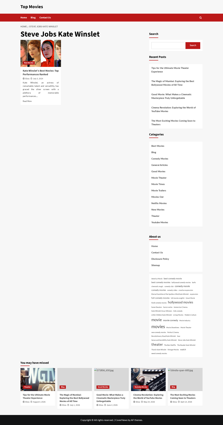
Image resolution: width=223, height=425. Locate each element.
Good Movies (158, 171)
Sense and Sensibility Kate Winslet (164, 340)
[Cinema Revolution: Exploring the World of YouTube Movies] (148, 379)
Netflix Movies (159, 203)
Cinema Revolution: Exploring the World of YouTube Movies (173, 110)
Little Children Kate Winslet (161, 315)
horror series (167, 307)
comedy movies (158, 290)
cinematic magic (157, 286)
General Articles (159, 165)
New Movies (157, 210)
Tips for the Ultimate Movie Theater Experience (170, 70)
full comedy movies (160, 298)
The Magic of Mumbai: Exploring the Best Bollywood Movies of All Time (172, 83)
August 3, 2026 (39, 402)
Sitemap (155, 265)
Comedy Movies (159, 159)
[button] (201, 17)
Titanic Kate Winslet (158, 350)
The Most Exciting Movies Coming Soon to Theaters (173, 123)
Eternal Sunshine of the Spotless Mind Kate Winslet (170, 294)
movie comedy (170, 320)
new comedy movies (158, 332)
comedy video (172, 290)
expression (194, 294)
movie (156, 319)
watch (183, 349)
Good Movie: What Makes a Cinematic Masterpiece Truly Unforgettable (171, 96)
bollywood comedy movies (181, 282)
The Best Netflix (170, 345)
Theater (155, 216)
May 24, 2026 (149, 402)
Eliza (27, 79)
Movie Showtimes (172, 327)
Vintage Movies (173, 350)
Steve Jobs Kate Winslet (187, 340)
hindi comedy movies (159, 303)
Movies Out (157, 197)
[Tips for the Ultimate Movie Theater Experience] (37, 379)
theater (157, 344)
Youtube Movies (159, 222)
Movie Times (158, 184)
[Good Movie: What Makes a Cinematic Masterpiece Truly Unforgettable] (111, 379)
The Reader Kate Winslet (186, 345)
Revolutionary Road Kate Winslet (163, 336)
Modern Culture (190, 315)
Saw (178, 336)
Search (153, 34)
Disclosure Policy (160, 259)
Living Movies (178, 315)
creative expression (186, 290)
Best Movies (28, 63)
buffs (194, 282)
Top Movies (31, 6)
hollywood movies (180, 302)
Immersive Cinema (181, 307)
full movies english (177, 298)
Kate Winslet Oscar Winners (161, 311)
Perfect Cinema (173, 332)
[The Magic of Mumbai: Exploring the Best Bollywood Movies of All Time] (74, 379)
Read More (27, 101)
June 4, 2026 (112, 405)
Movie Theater (159, 178)
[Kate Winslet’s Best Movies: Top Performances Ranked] (40, 53)
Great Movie (190, 298)
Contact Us (45, 17)
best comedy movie (173, 278)
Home (23, 17)
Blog (33, 17)
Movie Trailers (158, 191)
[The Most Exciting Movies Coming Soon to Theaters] (185, 379)
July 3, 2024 (38, 79)
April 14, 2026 (186, 402)
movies (158, 326)
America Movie (156, 279)
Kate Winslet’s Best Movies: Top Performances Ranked (41, 72)
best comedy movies (160, 282)
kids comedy (177, 311)
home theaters (156, 307)
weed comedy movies (159, 353)
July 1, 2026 (75, 405)
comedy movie (182, 286)
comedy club (169, 286)
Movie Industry (184, 320)
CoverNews (121, 419)
